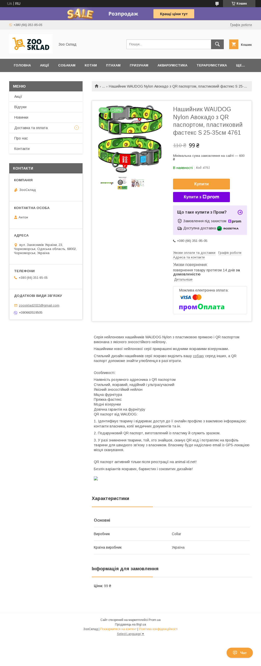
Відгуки (20, 107)
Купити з (192, 197)
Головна (22, 65)
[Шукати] (217, 44)
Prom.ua (155, 620)
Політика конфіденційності (158, 629)
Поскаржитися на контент (118, 629)
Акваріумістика (172, 65)
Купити (201, 184)
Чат (243, 653)
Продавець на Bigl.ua (130, 624)
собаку (198, 356)
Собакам (66, 65)
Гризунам (139, 65)
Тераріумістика (212, 65)
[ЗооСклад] (31, 52)
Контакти (22, 149)
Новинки (21, 117)
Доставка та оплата (31, 128)
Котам (91, 65)
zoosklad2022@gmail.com (39, 305)
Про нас (21, 138)
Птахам (113, 65)
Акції (44, 65)
